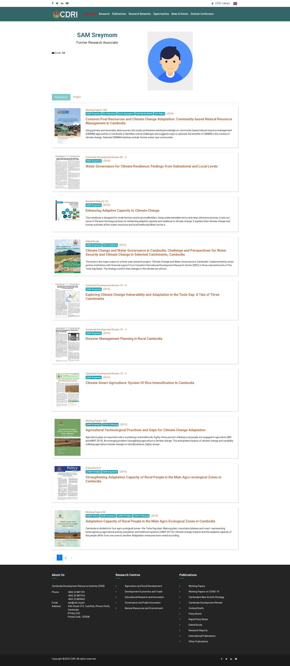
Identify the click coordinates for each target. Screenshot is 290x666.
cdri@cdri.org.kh (76, 602)
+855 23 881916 (76, 595)
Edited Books (195, 625)
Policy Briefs (195, 613)
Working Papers (197, 586)
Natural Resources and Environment (144, 608)
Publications (119, 13)
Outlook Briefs (196, 608)
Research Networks (140, 13)
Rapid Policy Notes (198, 619)
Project (77, 97)
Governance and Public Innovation (143, 602)
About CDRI (90, 13)
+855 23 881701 (76, 592)
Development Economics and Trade (143, 591)
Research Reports (198, 630)
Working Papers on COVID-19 (204, 591)
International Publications (202, 636)
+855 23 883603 (76, 599)
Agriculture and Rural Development (143, 586)
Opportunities (161, 13)
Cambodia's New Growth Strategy (206, 597)
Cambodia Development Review (206, 602)
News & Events (180, 13)
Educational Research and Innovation (144, 597)
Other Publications (198, 641)
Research (104, 13)
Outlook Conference (202, 13)
